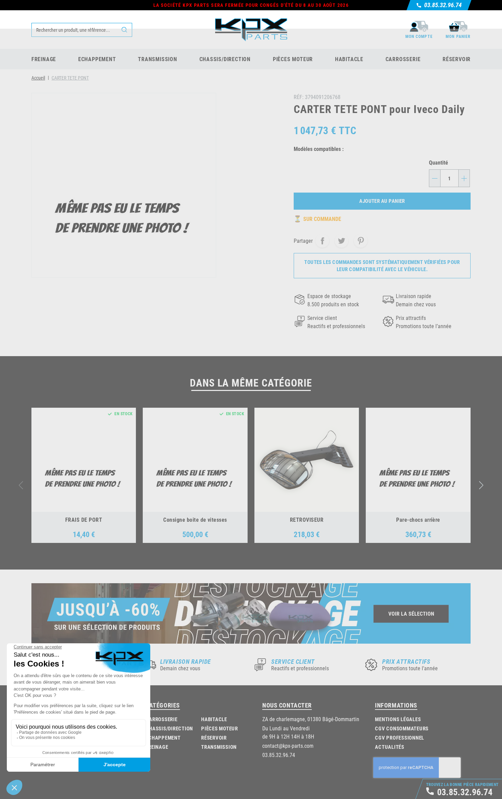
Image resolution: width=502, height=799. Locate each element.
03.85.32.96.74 (278, 754)
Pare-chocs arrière (418, 519)
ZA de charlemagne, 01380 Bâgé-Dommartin (310, 719)
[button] (481, 485)
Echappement (162, 737)
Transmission (219, 746)
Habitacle (214, 719)
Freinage (156, 746)
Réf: (299, 96)
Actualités (389, 746)
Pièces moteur (219, 728)
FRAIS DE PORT (83, 519)
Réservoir (214, 737)
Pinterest (360, 241)
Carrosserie (161, 719)
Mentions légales (398, 719)
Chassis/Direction (169, 728)
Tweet (341, 241)
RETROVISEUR (306, 519)
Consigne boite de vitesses (195, 519)
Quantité (438, 162)
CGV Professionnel (399, 737)
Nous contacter (287, 705)
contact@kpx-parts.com (287, 745)
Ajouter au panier (382, 200)
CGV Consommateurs (402, 728)
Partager (322, 241)
